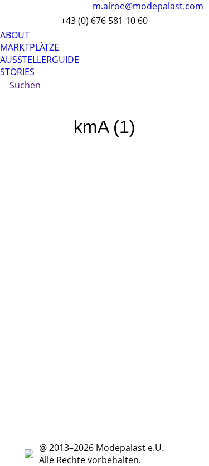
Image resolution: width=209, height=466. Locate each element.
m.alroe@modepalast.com (148, 6)
